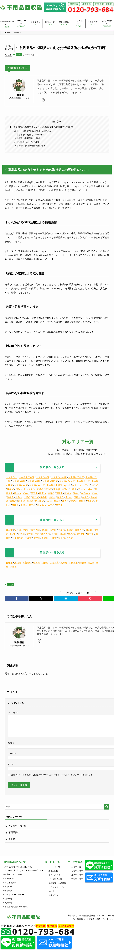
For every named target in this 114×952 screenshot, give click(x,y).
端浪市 (61, 538)
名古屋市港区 (33, 481)
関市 (37, 534)
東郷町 (51, 493)
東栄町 (40, 489)
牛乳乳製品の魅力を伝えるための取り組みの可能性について (43, 127)
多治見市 (45, 534)
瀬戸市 (60, 497)
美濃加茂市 (17, 538)
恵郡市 (70, 538)
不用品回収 (14, 832)
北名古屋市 (29, 489)
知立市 (48, 501)
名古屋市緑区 (83, 481)
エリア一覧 (76, 867)
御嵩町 (89, 530)
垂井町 (90, 534)
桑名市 (9, 562)
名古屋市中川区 (37, 485)
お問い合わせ (107, 23)
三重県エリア (77, 879)
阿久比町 (39, 501)
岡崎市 (17, 493)
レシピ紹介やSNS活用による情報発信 (35, 131)
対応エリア (50, 23)
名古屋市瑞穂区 (67, 481)
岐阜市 (9, 530)
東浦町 (13, 501)
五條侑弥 (19, 95)
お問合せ (8, 898)
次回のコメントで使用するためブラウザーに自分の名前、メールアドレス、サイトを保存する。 (53, 775)
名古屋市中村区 (54, 485)
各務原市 (79, 530)
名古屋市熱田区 (50, 481)
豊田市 (32, 505)
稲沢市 (65, 501)
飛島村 (43, 497)
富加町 (30, 534)
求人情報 (8, 903)
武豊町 (21, 501)
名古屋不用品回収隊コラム (16, 907)
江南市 (10, 497)
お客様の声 (92, 23)
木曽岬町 (27, 562)
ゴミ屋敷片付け (55, 879)
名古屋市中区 (21, 485)
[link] (43, 100)
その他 (51, 891)
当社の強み (64, 23)
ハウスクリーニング (57, 887)
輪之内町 (35, 530)
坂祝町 (21, 534)
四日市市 (73, 562)
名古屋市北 (11, 477)
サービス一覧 (21, 23)
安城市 (81, 489)
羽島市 (71, 534)
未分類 (18, 54)
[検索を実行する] (106, 807)
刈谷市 (18, 489)
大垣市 (61, 530)
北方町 (36, 538)
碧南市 (57, 501)
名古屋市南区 (42, 477)
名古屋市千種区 (26, 477)
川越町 (45, 562)
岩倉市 (26, 493)
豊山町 (90, 501)
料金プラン (35, 23)
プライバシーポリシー (14, 894)
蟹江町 (35, 497)
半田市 (65, 489)
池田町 (45, 530)
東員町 (17, 562)
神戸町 (26, 530)
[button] (17, 598)
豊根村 (56, 489)
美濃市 (28, 538)
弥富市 (42, 493)
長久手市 (41, 505)
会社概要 (8, 890)
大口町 (94, 485)
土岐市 (53, 538)
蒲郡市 (73, 501)
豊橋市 (23, 505)
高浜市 (59, 505)
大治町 (27, 497)
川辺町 (13, 534)
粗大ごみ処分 (54, 875)
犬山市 (68, 497)
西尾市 (82, 501)
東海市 (95, 493)
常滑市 (34, 493)
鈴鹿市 (82, 562)
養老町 (45, 538)
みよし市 (76, 485)
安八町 (17, 530)
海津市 (70, 530)
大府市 (73, 489)
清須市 (52, 497)
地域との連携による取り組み (31, 134)
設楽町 (48, 489)
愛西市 (59, 493)
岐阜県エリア (77, 875)
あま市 (67, 485)
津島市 (18, 497)
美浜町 (30, 501)
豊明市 (15, 505)
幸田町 (51, 505)
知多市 (85, 497)
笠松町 (55, 534)
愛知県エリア (77, 871)
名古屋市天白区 (76, 477)
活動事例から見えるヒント (30, 142)
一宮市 (86, 485)
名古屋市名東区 (59, 477)
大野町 (53, 530)
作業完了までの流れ (13, 874)
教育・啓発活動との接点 (29, 138)
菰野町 (63, 562)
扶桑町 (10, 489)
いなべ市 (54, 562)
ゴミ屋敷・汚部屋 (17, 826)
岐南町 (63, 534)
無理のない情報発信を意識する (32, 145)
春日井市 (85, 493)
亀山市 (91, 562)
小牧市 (90, 489)
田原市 (77, 497)
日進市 (76, 493)
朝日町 (36, 562)
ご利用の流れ (78, 23)
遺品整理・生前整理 (57, 883)
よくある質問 (10, 882)
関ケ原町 (81, 534)
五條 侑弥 (19, 642)
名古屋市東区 (18, 481)
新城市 (67, 493)
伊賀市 (13, 566)
